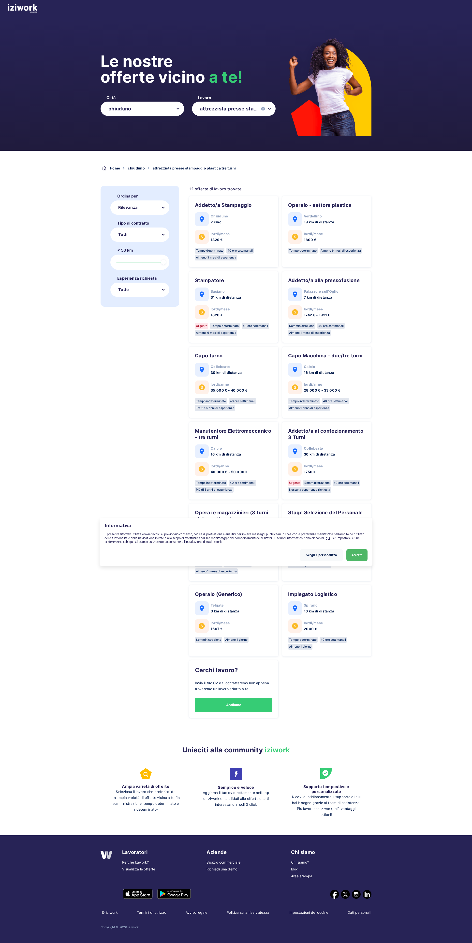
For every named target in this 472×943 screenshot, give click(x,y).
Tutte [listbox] (123, 289)
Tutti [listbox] (123, 234)
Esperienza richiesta (137, 278)
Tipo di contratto (133, 223)
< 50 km (125, 250)
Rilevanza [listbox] (127, 207)
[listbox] (142, 109)
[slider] (163, 262)
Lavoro (204, 97)
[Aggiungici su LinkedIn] (367, 894)
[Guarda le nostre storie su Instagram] (356, 894)
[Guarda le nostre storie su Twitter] (345, 894)
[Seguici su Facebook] (334, 894)
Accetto (357, 555)
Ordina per (127, 196)
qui (328, 538)
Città (111, 97)
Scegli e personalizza (321, 555)
